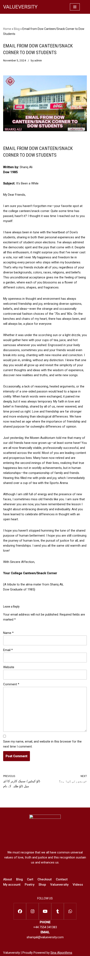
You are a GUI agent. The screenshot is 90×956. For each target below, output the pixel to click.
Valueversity (59, 884)
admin (38, 60)
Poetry (29, 884)
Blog (17, 28)
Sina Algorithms (61, 953)
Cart (30, 879)
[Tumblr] (57, 911)
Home (7, 28)
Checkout (44, 879)
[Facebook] (20, 911)
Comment (11, 684)
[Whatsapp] (70, 911)
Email (8, 650)
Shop (42, 884)
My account (12, 884)
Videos (78, 884)
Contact (62, 879)
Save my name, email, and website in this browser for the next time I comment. (42, 744)
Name (8, 633)
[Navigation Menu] (75, 6)
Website (8, 667)
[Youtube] (45, 911)
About (7, 879)
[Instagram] (32, 911)
